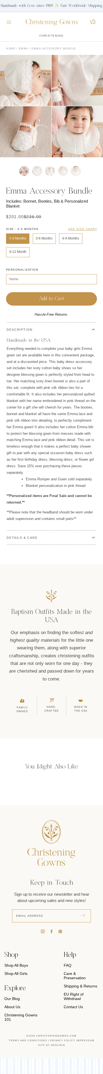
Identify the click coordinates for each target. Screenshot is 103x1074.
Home (10, 48)
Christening (51, 35)
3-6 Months (44, 238)
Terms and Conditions (28, 1040)
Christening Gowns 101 (20, 1017)
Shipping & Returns (80, 986)
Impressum (85, 1040)
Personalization (22, 269)
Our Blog (12, 998)
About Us (12, 1007)
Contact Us (73, 1007)
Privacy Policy (62, 1040)
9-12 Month (17, 252)
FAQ (67, 965)
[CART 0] (93, 21)
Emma (23, 48)
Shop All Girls (15, 973)
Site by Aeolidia (51, 1045)
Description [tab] (20, 329)
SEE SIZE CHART (82, 228)
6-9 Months (70, 238)
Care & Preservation (75, 975)
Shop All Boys (16, 965)
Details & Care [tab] (22, 537)
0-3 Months (17, 238)
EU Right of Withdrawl (73, 996)
